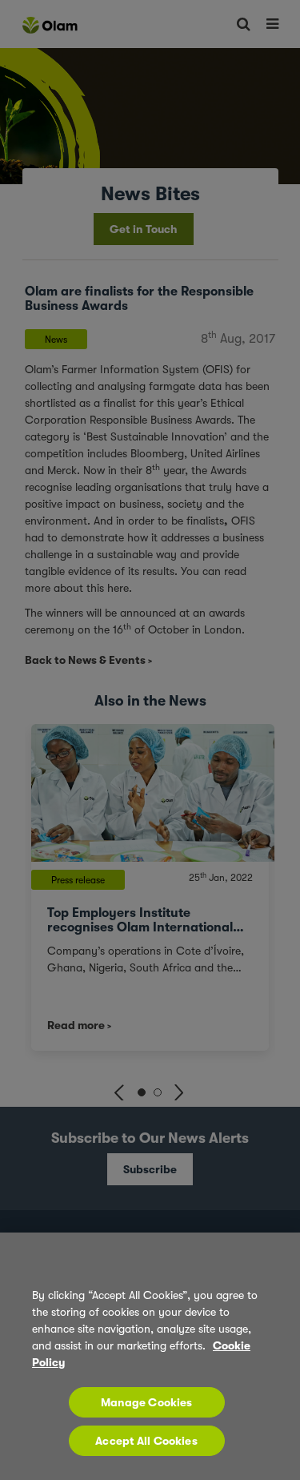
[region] (150, 1356)
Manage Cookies (147, 1402)
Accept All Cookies (146, 1440)
